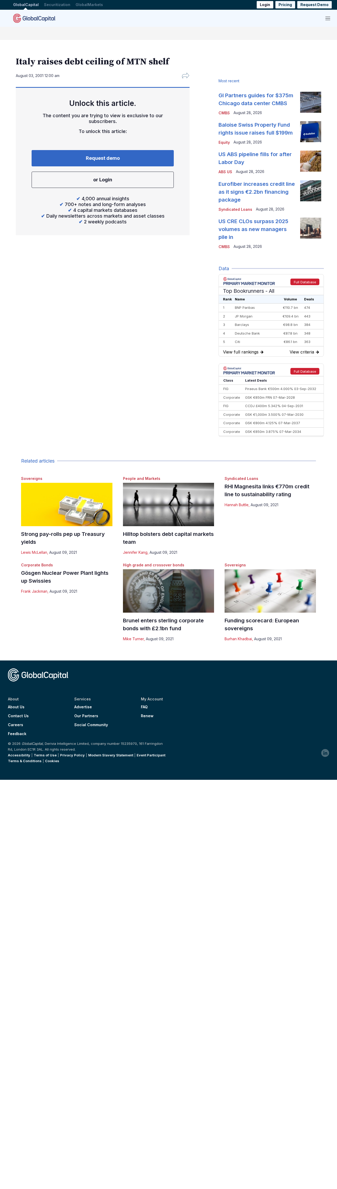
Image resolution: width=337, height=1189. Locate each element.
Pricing (285, 5)
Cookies (52, 761)
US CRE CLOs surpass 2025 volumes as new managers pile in (253, 229)
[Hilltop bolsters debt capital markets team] (168, 504)
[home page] (34, 18)
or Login (102, 179)
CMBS (224, 113)
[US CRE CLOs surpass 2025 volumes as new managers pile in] (310, 228)
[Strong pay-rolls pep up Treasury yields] (66, 504)
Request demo (103, 158)
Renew (147, 716)
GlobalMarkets (89, 5)
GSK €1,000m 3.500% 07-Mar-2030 (274, 414)
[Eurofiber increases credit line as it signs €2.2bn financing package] (310, 190)
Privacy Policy (72, 755)
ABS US (225, 172)
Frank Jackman (34, 591)
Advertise (83, 707)
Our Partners (86, 716)
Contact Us (18, 716)
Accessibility (19, 755)
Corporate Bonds (37, 565)
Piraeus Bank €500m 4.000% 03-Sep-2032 (280, 389)
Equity (224, 142)
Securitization (57, 5)
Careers (15, 725)
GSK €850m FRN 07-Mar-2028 (270, 397)
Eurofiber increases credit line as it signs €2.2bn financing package (257, 192)
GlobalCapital (26, 5)
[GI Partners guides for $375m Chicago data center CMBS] (310, 102)
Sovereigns (31, 478)
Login (265, 5)
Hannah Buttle (237, 505)
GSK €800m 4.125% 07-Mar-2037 (272, 423)
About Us (16, 707)
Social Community (91, 725)
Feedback (17, 734)
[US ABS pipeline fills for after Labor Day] (310, 161)
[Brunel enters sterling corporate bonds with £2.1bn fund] (168, 591)
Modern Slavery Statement (110, 755)
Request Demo (314, 5)
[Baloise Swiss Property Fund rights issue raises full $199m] (310, 131)
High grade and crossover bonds (153, 565)
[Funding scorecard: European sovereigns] (270, 591)
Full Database (305, 282)
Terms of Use (45, 755)
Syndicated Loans (241, 478)
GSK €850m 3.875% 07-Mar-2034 (273, 431)
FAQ (144, 707)
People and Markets (141, 478)
